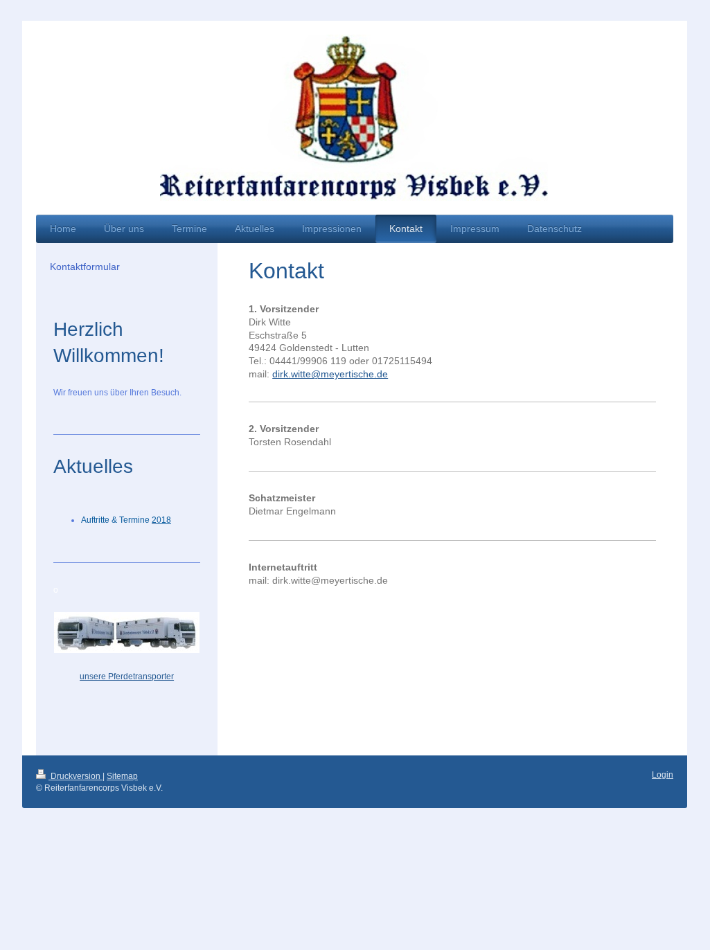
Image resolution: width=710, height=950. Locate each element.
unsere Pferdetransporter (127, 676)
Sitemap (122, 776)
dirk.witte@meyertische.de (330, 373)
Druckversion (75, 776)
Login (662, 775)
